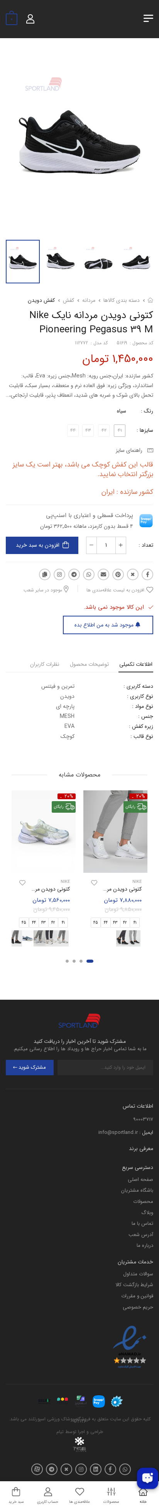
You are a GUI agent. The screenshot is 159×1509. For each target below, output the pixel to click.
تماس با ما (142, 1223)
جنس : (145, 716)
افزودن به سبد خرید (37, 545)
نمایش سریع (115, 866)
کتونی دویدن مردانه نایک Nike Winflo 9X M (93, 889)
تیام (60, 1431)
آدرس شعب (141, 1235)
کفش (68, 300)
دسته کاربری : (138, 686)
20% (140, 796)
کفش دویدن (41, 300)
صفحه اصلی (140, 1180)
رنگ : (147, 411)
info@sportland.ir (118, 1132)
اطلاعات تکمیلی (135, 664)
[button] (90, 961)
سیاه (121, 411)
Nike (137, 882)
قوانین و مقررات (137, 1296)
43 (115, 923)
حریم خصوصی (138, 1307)
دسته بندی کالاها (121, 300)
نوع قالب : (141, 736)
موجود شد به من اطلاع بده (104, 625)
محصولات (143, 1201)
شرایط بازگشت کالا (134, 1285)
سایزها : (145, 430)
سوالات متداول (138, 1274)
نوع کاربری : (140, 696)
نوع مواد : (142, 706)
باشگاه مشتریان (137, 1190)
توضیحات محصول (89, 664)
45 (95, 923)
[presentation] (71, 938)
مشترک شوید (32, 1067)
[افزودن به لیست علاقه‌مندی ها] (94, 883)
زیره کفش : (141, 726)
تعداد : (146, 545)
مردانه (88, 300)
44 (106, 923)
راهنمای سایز (130, 450)
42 (125, 923)
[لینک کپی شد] (45, 574)
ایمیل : (146, 1132)
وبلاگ (147, 1213)
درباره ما (145, 1245)
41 (135, 923)
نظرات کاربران (44, 664)
